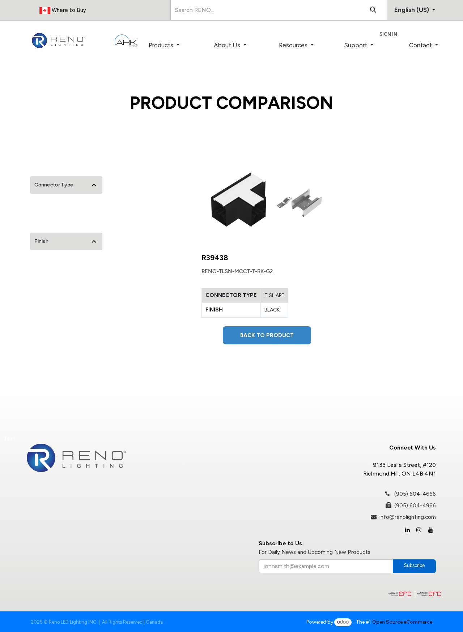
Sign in (388, 34)
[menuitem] (174, 45)
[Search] (373, 10)
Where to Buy (68, 10)
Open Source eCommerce (402, 622)
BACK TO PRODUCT (267, 335)
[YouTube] (431, 529)
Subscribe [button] (414, 565)
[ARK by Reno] (126, 40)
